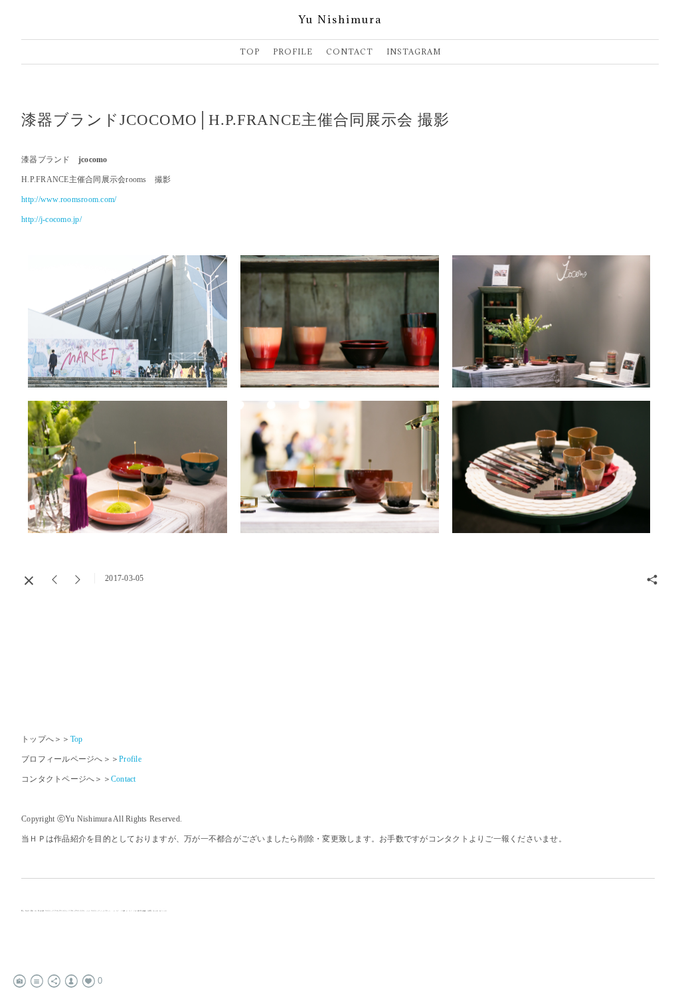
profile (293, 51)
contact (349, 51)
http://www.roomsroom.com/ (68, 199)
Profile (130, 759)
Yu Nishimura (340, 19)
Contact (123, 779)
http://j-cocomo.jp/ (51, 219)
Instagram (413, 51)
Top (250, 51)
